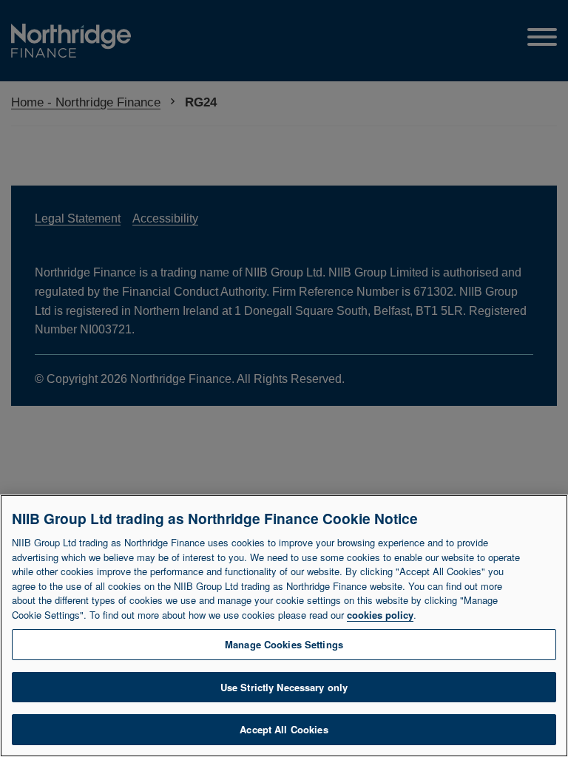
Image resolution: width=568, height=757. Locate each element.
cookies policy (380, 615)
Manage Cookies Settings (284, 644)
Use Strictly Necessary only (284, 687)
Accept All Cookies (284, 729)
